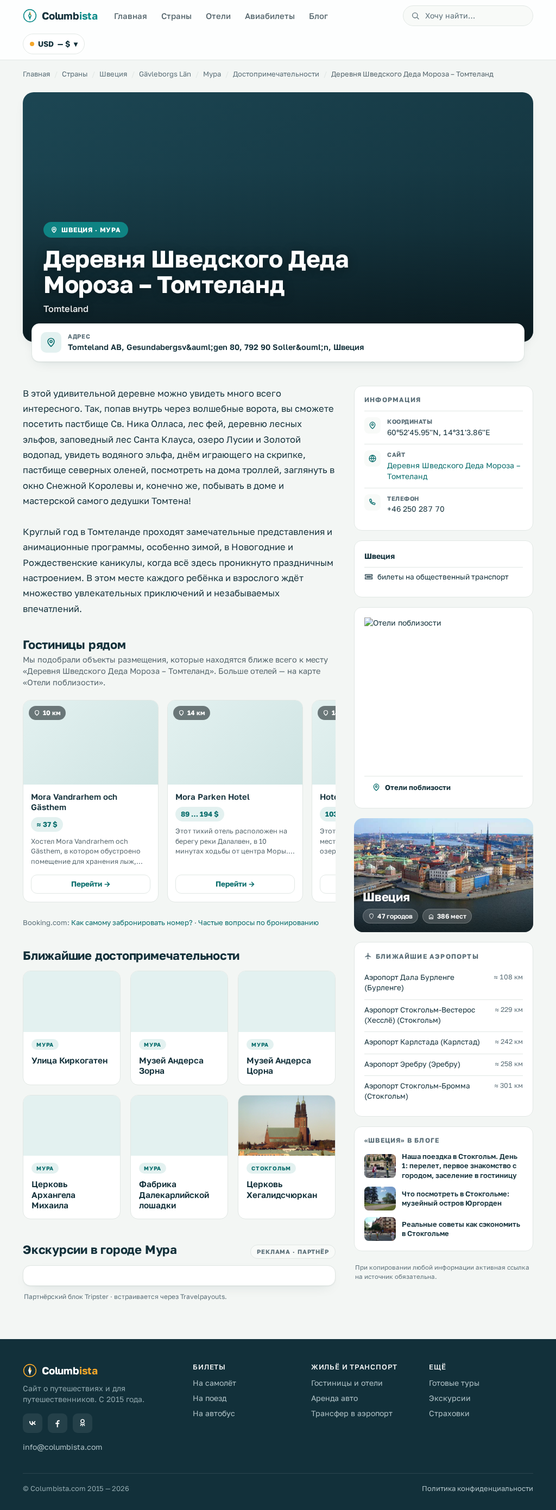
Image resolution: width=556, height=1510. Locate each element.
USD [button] (58, 43)
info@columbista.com (62, 1446)
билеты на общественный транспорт (443, 576)
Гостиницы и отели (347, 1382)
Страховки (449, 1413)
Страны (176, 16)
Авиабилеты (270, 16)
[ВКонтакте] (32, 1423)
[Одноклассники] (82, 1423)
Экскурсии (450, 1398)
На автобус (214, 1413)
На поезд (209, 1398)
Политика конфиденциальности (477, 1488)
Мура (212, 73)
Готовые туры (454, 1382)
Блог (318, 16)
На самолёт (214, 1382)
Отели (218, 16)
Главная (130, 16)
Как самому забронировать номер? (132, 922)
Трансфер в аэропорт (352, 1413)
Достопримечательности (276, 73)
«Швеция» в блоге (401, 1140)
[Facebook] (57, 1423)
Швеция (113, 73)
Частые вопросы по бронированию (258, 922)
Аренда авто (334, 1398)
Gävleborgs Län (165, 73)
